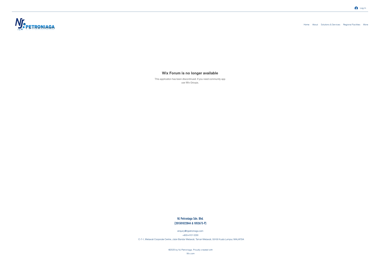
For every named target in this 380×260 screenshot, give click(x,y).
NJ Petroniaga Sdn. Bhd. (190, 219)
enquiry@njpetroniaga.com (190, 231)
